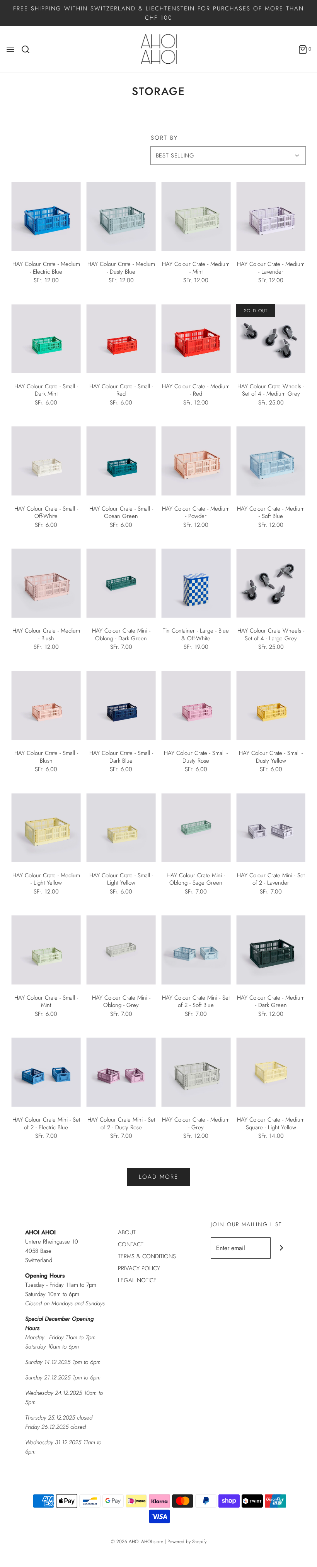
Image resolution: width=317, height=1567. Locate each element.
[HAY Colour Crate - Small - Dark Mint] (46, 338)
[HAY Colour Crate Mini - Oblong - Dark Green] (121, 583)
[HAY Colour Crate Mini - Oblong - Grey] (121, 950)
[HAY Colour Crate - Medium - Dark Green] (270, 950)
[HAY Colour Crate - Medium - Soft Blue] (270, 461)
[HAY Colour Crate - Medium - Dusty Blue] (121, 216)
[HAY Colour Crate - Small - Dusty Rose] (196, 705)
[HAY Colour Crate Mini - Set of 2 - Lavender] (270, 827)
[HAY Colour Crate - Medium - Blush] (46, 583)
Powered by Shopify (186, 1541)
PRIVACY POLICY (139, 1268)
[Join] (281, 1248)
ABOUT (127, 1232)
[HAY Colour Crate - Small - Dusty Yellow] (270, 705)
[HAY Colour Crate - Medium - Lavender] (270, 216)
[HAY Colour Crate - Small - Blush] (46, 705)
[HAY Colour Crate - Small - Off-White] (46, 461)
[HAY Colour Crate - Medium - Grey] (196, 1072)
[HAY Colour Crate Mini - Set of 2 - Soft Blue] (196, 950)
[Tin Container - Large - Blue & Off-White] (196, 583)
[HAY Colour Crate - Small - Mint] (46, 950)
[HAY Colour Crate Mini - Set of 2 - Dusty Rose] (121, 1072)
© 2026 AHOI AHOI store (137, 1541)
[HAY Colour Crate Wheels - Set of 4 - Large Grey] (270, 583)
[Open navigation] (10, 49)
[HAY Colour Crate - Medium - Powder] (196, 461)
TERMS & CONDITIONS (147, 1256)
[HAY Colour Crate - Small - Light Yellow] (121, 827)
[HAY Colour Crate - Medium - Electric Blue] (46, 216)
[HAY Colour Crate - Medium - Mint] (196, 216)
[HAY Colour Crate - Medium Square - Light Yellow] (270, 1072)
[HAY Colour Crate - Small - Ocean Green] (121, 461)
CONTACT (130, 1244)
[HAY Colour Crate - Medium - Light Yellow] (46, 827)
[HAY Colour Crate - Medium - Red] (196, 338)
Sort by (164, 138)
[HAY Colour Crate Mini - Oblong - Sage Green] (196, 827)
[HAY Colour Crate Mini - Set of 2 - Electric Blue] (46, 1072)
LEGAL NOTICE (137, 1280)
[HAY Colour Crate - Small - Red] (121, 338)
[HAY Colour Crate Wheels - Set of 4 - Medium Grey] (270, 338)
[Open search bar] (28, 49)
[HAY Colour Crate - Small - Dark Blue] (121, 705)
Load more (158, 1177)
